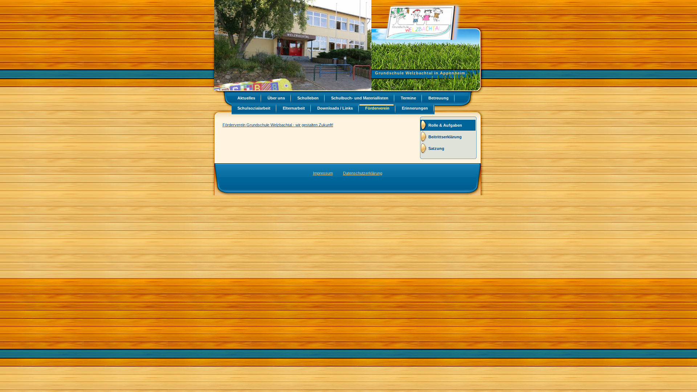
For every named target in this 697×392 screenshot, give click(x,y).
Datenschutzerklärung (362, 173)
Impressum (323, 173)
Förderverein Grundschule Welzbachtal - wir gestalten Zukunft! (278, 125)
